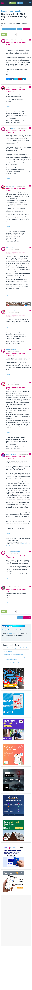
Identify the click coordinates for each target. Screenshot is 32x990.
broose (8, 87)
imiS (7, 587)
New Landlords (11, 11)
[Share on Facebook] (12, 79)
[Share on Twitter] (16, 79)
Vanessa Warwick (11, 454)
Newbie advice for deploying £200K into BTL (16, 648)
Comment (26, 29)
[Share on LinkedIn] (24, 79)
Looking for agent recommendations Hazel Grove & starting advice (15, 658)
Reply (9, 106)
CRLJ (8, 40)
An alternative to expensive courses (13, 654)
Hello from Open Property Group (13, 663)
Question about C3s (9, 651)
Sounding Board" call (12, 633)
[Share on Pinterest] (20, 79)
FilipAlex (8, 248)
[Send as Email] (8, 79)
